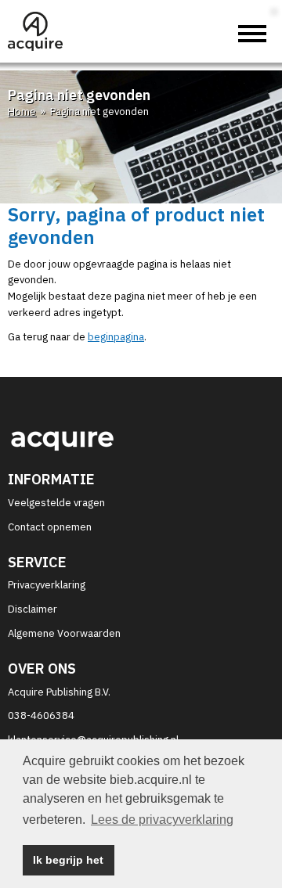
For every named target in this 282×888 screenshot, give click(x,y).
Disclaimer (32, 609)
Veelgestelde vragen (56, 502)
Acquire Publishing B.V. (59, 692)
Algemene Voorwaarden (64, 633)
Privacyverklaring (46, 584)
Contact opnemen (50, 527)
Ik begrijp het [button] (68, 860)
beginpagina (116, 336)
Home (22, 111)
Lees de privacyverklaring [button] (162, 819)
